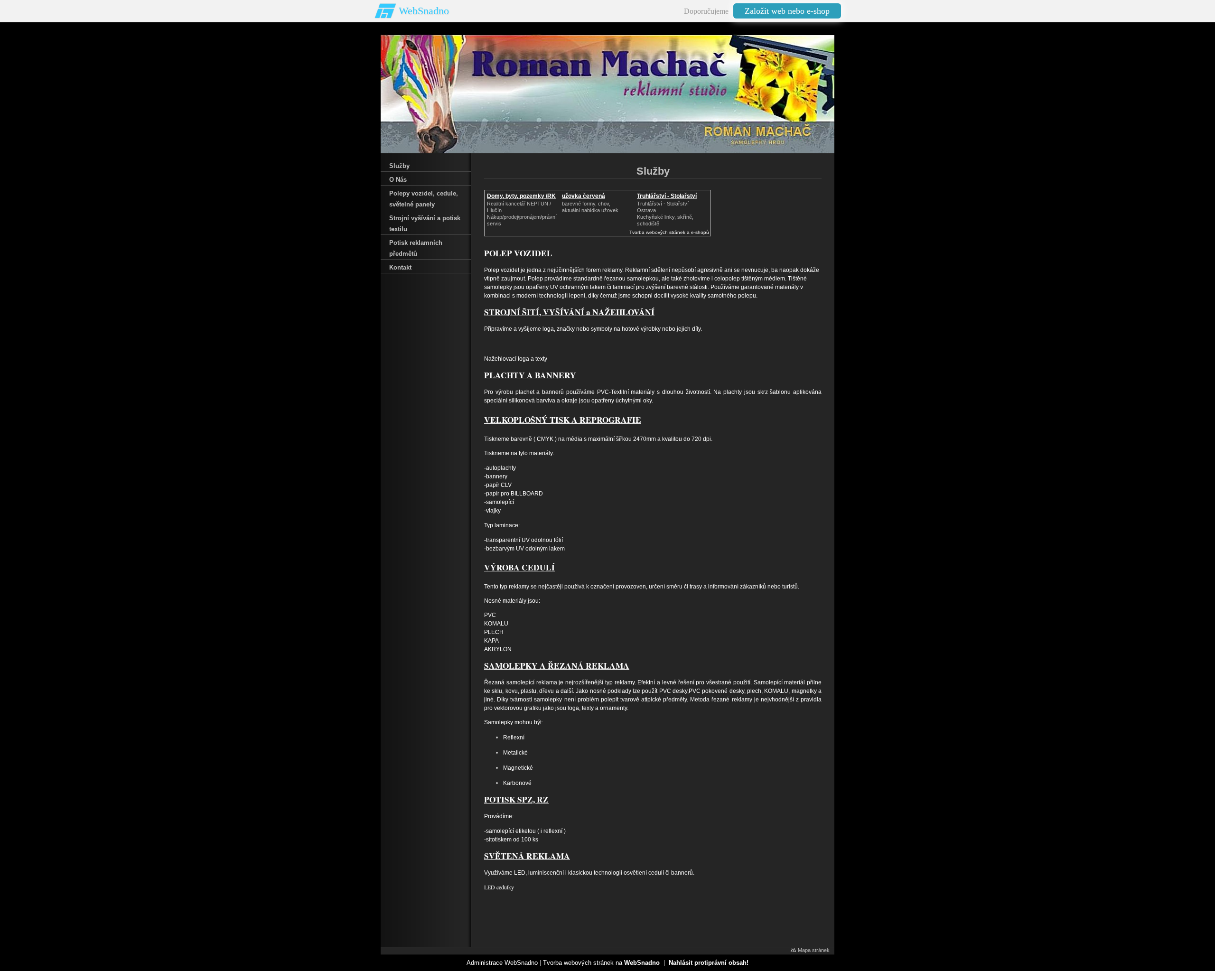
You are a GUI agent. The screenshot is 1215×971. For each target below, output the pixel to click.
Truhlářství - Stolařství (667, 196)
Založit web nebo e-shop (787, 11)
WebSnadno (424, 11)
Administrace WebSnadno (502, 962)
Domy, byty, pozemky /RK (521, 196)
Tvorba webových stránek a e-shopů (669, 232)
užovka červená (583, 196)
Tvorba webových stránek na (601, 962)
